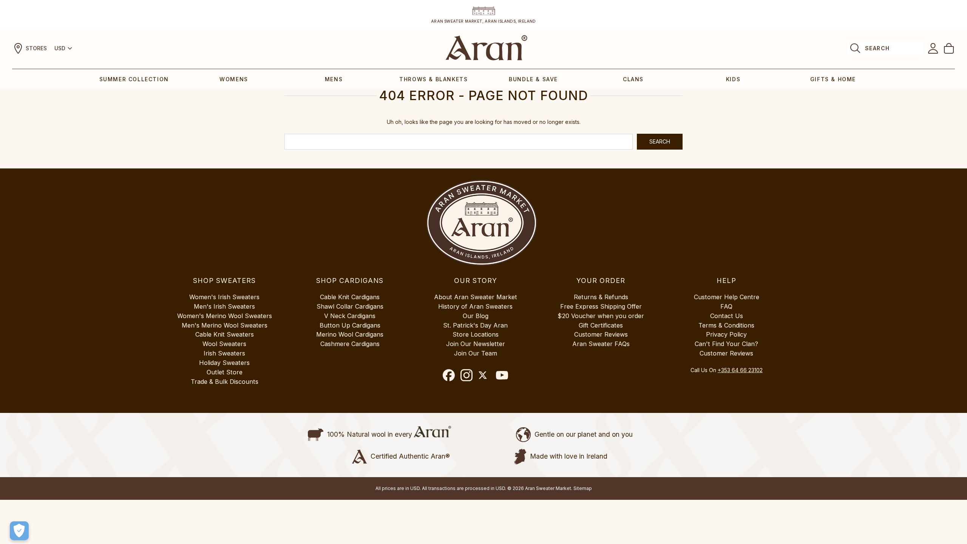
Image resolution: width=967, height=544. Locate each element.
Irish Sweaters (224, 353)
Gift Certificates (601, 325)
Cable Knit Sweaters (224, 334)
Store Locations (476, 334)
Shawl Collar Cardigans (350, 306)
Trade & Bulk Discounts (224, 381)
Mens (334, 79)
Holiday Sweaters (224, 362)
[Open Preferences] (19, 530)
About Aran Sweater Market (475, 297)
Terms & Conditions (726, 325)
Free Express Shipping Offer (601, 306)
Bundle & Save (533, 79)
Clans (633, 79)
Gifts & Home (833, 79)
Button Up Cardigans (350, 325)
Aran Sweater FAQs (601, 344)
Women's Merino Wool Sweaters (224, 316)
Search (877, 48)
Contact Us (726, 316)
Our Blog (475, 316)
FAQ (726, 306)
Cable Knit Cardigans (350, 297)
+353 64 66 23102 (740, 370)
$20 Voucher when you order (601, 316)
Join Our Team (475, 353)
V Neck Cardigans (349, 316)
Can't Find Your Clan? (726, 344)
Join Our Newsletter (475, 344)
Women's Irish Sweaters (224, 297)
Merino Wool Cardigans (349, 334)
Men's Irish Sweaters (224, 306)
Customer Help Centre (726, 297)
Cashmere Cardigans (350, 344)
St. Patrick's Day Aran (475, 325)
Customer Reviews (601, 334)
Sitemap (582, 488)
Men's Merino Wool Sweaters (224, 325)
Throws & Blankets (433, 79)
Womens (233, 79)
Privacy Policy (726, 334)
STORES (36, 48)
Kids (733, 79)
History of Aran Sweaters (475, 306)
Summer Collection (134, 79)
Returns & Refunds (601, 297)
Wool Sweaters (224, 344)
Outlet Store (225, 372)
